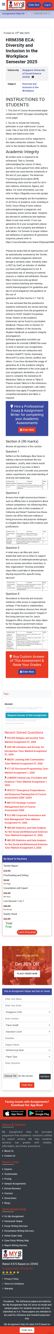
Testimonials (10, 1174)
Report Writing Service (15, 1245)
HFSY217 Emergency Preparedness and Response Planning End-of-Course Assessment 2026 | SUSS (25, 794)
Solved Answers (12, 1188)
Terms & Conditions (14, 1283)
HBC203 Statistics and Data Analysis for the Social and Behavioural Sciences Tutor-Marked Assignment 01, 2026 (26, 831)
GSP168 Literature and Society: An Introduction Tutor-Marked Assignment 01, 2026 (26, 751)
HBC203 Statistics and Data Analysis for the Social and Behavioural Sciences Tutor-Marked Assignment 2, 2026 (26, 844)
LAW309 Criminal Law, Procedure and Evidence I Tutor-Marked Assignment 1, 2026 (26, 781)
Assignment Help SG (13, 13)
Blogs (7, 1203)
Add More (44, 1076)
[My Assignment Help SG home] (16, 4)
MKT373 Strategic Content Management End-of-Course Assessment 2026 (20, 806)
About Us (9, 1151)
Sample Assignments (15, 1183)
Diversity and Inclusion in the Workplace (30, 87)
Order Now (34, 5)
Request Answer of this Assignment (27, 715)
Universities (10, 1198)
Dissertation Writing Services (19, 1231)
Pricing (7, 1178)
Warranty (8, 1288)
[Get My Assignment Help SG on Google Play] (39, 1113)
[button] (3, 5)
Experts (8, 1169)
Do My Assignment (14, 1216)
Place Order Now (27, 973)
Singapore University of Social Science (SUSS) (33, 73)
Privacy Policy (11, 1279)
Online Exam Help (13, 1235)
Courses (8, 1193)
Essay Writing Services (16, 1226)
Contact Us (9, 1155)
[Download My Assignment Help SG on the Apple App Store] (14, 1113)
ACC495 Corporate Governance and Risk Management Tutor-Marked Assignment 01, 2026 (25, 819)
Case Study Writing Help (16, 1240)
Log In (47, 5)
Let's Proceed (27, 932)
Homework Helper (13, 1221)
